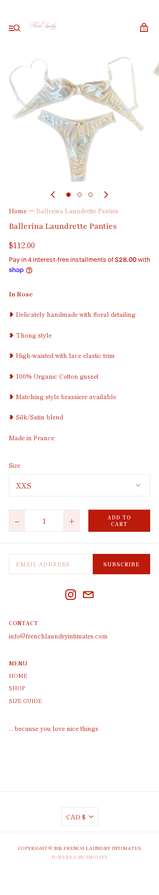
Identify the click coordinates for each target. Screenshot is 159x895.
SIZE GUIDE (25, 700)
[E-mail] (88, 595)
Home (17, 210)
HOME (18, 675)
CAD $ (76, 816)
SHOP (17, 687)
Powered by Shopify (79, 856)
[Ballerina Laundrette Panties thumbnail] (68, 194)
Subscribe (121, 564)
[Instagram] (70, 595)
